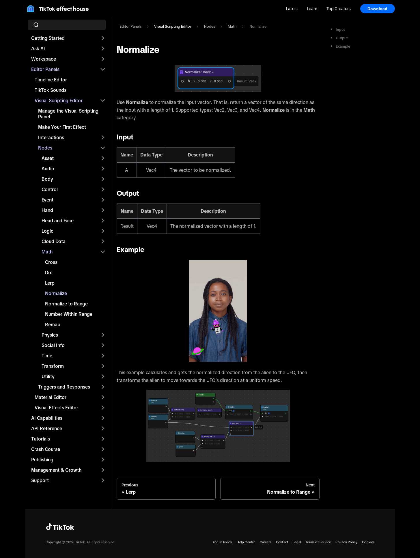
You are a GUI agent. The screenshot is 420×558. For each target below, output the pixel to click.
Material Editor (50, 397)
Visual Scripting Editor (59, 100)
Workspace (43, 58)
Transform (53, 366)
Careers (265, 542)
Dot (49, 272)
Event (47, 199)
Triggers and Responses (64, 386)
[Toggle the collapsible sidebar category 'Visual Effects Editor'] (102, 407)
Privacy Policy (346, 542)
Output (342, 38)
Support (40, 480)
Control (50, 189)
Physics (50, 334)
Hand (47, 210)
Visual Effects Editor (56, 407)
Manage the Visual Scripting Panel (68, 113)
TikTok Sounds (50, 90)
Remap (52, 324)
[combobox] (68, 25)
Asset (48, 158)
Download (377, 8)
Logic (47, 231)
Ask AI (38, 48)
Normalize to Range (66, 303)
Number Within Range (68, 314)
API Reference (46, 428)
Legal (297, 542)
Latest (292, 8)
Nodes (45, 147)
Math (47, 251)
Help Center (246, 542)
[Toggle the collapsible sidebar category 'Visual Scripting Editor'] (102, 100)
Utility (48, 376)
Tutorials (40, 438)
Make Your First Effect (62, 127)
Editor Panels (45, 69)
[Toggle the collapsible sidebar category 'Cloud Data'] (102, 241)
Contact (282, 542)
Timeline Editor (51, 79)
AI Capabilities (46, 418)
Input (340, 29)
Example (343, 46)
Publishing (42, 459)
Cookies (368, 542)
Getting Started (48, 38)
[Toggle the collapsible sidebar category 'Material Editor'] (102, 397)
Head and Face (58, 220)
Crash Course (45, 449)
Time (47, 355)
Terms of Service (318, 542)
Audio (48, 168)
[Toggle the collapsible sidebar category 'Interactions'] (102, 137)
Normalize (56, 293)
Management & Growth (56, 470)
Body (47, 179)
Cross (51, 262)
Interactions (51, 137)
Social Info (53, 345)
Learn (312, 8)
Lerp (50, 282)
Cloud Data (54, 241)
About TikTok (222, 542)
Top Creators (338, 8)
